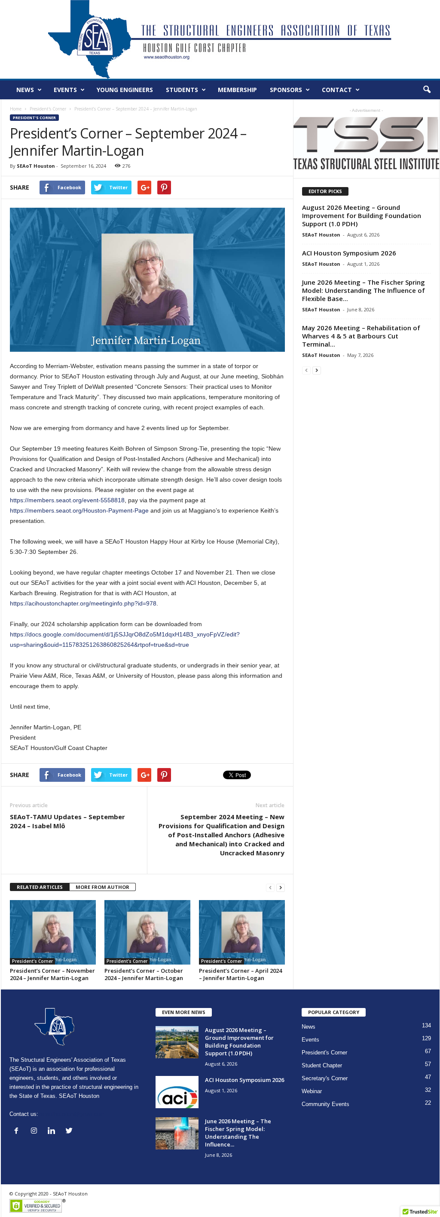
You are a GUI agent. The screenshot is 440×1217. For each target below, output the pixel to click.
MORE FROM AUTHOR (102, 887)
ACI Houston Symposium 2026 (349, 253)
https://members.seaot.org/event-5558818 (67, 500)
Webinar (312, 1091)
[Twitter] (70, 1131)
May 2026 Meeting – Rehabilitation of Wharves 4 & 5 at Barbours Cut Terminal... (361, 335)
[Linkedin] (53, 1131)
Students (182, 90)
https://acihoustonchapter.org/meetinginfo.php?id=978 (83, 603)
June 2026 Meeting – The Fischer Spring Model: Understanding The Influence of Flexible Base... (363, 290)
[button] (426, 89)
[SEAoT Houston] (220, 39)
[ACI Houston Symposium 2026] (177, 1092)
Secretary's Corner (325, 1078)
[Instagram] (36, 1131)
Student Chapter (322, 1065)
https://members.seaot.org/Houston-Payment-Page (79, 510)
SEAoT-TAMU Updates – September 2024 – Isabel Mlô (67, 821)
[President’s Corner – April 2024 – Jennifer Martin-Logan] (242, 932)
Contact (337, 90)
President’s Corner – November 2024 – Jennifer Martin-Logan (52, 974)
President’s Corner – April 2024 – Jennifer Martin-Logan (240, 974)
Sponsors (286, 90)
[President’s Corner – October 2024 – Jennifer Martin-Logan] (147, 932)
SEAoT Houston (36, 166)
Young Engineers (125, 90)
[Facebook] (18, 1131)
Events (65, 90)
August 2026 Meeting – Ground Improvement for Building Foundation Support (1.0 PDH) (361, 215)
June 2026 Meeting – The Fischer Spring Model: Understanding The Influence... (238, 1132)
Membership (237, 90)
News (25, 90)
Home (15, 109)
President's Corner (48, 109)
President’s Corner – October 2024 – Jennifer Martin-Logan (143, 974)
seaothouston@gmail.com (72, 1114)
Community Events (325, 1104)
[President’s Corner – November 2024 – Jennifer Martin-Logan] (53, 932)
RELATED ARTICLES (40, 887)
